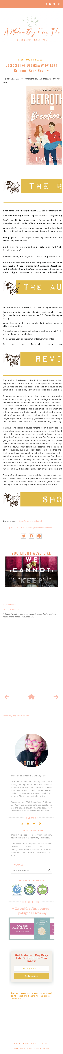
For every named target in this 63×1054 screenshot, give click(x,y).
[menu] (4, 4)
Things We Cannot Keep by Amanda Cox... (31, 578)
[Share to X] (23, 536)
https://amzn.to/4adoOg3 (30, 521)
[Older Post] (56, 697)
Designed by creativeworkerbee (31, 1048)
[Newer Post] (7, 697)
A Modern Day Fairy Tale (27, 1044)
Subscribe (31, 976)
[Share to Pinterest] (39, 536)
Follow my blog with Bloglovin (16, 716)
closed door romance (43, 528)
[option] (31, 572)
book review (28, 528)
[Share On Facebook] (31, 536)
